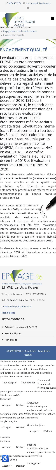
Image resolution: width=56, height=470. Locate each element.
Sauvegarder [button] (33, 463)
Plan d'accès (8, 312)
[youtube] (28, 7)
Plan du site (10, 339)
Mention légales (12, 333)
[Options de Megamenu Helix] (52, 18)
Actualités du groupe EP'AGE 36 (20, 327)
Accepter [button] (7, 405)
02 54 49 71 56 (15, 3)
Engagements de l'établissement (20, 31)
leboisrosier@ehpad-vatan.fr (38, 3)
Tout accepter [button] (9, 382)
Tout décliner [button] (28, 382)
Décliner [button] (20, 405)
